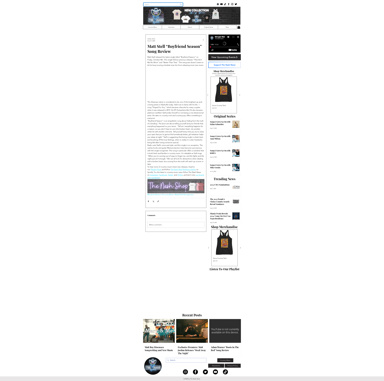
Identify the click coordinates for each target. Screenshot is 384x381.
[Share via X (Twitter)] (153, 201)
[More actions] (203, 40)
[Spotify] (217, 4)
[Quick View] (224, 90)
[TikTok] (225, 4)
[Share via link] (158, 201)
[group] (223, 95)
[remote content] (176, 85)
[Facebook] (228, 4)
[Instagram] (232, 4)
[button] (238, 27)
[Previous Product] (207, 95)
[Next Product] (239, 95)
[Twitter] (235, 4)
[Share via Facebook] (148, 201)
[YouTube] (221, 4)
